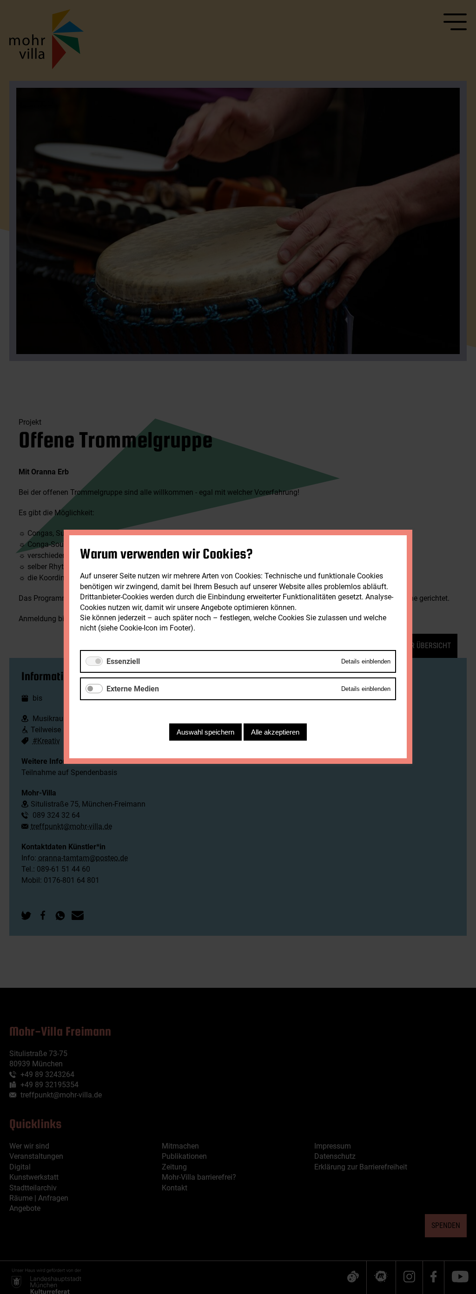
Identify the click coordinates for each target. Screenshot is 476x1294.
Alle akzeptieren (275, 732)
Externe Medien (132, 688)
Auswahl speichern (205, 732)
